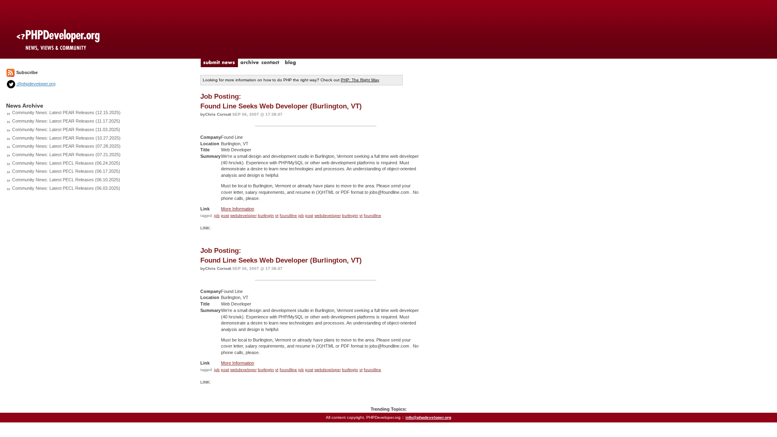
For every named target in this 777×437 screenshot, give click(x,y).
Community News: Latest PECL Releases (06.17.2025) (66, 171)
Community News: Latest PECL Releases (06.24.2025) (66, 163)
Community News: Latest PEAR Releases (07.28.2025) (66, 146)
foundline (288, 215)
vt (276, 215)
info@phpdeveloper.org (428, 417)
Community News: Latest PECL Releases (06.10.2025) (66, 179)
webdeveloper (243, 215)
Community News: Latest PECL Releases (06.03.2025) (66, 188)
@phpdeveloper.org (35, 83)
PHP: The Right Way (360, 80)
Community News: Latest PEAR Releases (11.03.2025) (66, 129)
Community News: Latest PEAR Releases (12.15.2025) (66, 112)
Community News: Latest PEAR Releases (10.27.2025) (66, 138)
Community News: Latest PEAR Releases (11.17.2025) (66, 121)
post (225, 215)
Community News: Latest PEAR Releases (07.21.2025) (66, 154)
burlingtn (266, 215)
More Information (237, 208)
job (217, 215)
